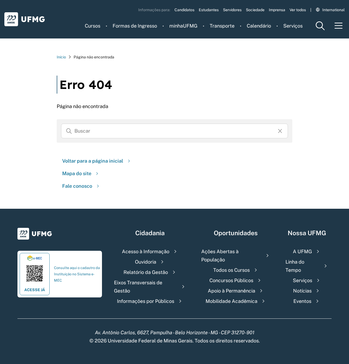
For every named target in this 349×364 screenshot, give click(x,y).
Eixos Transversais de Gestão (138, 287)
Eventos (302, 301)
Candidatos (184, 10)
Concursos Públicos (231, 280)
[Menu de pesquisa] (320, 26)
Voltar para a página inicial (92, 161)
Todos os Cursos (231, 270)
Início (61, 57)
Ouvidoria (145, 262)
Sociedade (255, 10)
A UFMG (302, 251)
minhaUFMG (183, 26)
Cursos (92, 26)
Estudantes (209, 10)
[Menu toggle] (339, 26)
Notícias (302, 291)
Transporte (222, 26)
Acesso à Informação (145, 251)
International (333, 10)
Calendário (259, 26)
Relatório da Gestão (146, 272)
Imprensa (277, 10)
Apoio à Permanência (231, 291)
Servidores (232, 10)
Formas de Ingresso (135, 26)
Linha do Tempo (294, 266)
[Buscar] (69, 131)
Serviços (293, 26)
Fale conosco (77, 186)
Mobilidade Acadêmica (231, 301)
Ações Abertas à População (220, 255)
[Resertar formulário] (280, 131)
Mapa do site (76, 173)
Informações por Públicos (145, 301)
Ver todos (298, 10)
